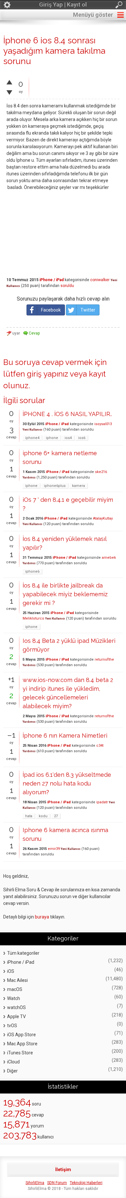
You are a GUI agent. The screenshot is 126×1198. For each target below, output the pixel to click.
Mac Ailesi (17, 980)
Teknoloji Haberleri (86, 1183)
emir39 (54, 849)
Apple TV (16, 1016)
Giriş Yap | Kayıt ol (63, 4)
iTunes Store (20, 1052)
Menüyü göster (93, 14)
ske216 (101, 472)
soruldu (67, 285)
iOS (10, 971)
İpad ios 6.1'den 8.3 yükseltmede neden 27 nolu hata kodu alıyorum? (67, 783)
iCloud (13, 1061)
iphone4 (32, 438)
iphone (52, 438)
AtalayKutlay (103, 518)
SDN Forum (57, 1183)
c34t (99, 745)
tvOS (12, 1025)
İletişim (63, 1169)
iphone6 (32, 571)
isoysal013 (103, 424)
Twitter (87, 310)
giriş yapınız (47, 374)
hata (28, 816)
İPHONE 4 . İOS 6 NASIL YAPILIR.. (67, 414)
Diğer (12, 1070)
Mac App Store (22, 1043)
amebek (109, 557)
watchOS (16, 1007)
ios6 (81, 438)
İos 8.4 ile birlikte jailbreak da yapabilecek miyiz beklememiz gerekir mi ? (65, 594)
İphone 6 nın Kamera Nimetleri (65, 735)
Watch (13, 998)
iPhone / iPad (51, 280)
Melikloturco (33, 618)
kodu (43, 816)
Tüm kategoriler (23, 953)
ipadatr (102, 802)
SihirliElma (35, 1183)
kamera (78, 486)
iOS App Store (21, 1034)
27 (56, 816)
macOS (14, 989)
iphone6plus (55, 486)
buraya (42, 916)
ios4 (68, 438)
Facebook (51, 310)
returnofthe (104, 659)
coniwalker (100, 280)
